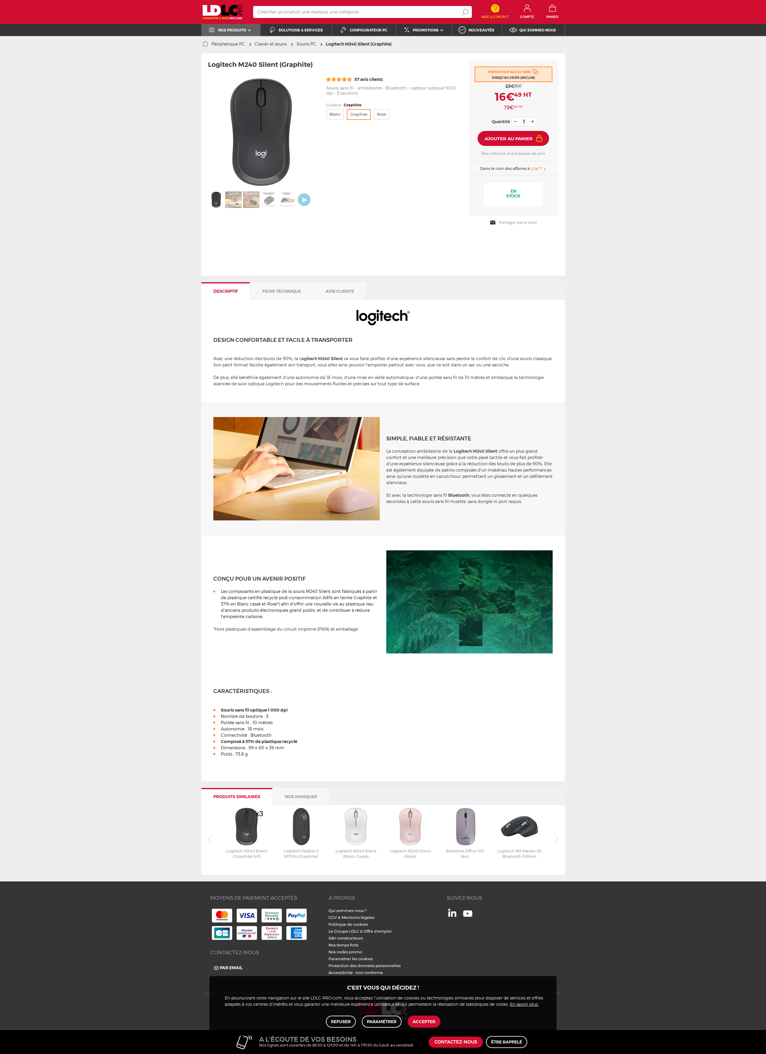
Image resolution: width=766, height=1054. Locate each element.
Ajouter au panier (509, 138)
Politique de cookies (348, 924)
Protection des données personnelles (365, 965)
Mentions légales (357, 917)
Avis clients (340, 291)
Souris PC (306, 44)
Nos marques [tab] (301, 796)
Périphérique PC (228, 44)
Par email (231, 967)
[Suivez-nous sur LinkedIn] (452, 915)
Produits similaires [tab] (236, 796)
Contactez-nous (455, 1042)
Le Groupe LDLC (344, 931)
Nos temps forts (343, 945)
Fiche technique (281, 291)
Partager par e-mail (518, 222)
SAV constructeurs (346, 938)
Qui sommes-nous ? (348, 910)
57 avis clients (368, 79)
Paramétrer (381, 1021)
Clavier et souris (271, 44)
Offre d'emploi (378, 931)
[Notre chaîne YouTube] (468, 916)
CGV (333, 917)
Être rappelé (506, 1042)
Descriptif (225, 291)
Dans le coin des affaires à (511, 168)
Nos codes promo (345, 951)
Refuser (341, 1021)
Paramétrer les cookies (351, 958)
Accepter (424, 1021)
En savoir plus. (524, 1004)
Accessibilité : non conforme (356, 972)
